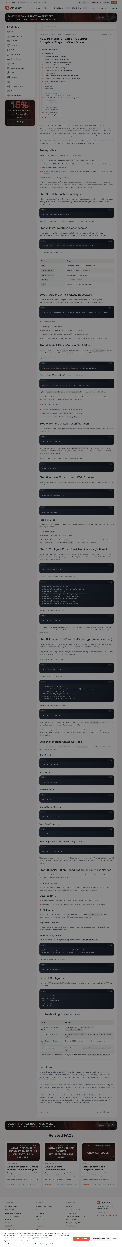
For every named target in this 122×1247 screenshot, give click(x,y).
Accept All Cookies (81, 1238)
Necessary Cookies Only (101, 1238)
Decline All (115, 1238)
